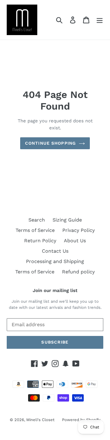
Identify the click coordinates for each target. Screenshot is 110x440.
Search (36, 220)
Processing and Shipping (55, 261)
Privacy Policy (78, 230)
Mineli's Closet (40, 419)
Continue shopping (50, 143)
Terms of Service (35, 230)
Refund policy (78, 272)
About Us (75, 240)
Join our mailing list (55, 290)
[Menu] (99, 20)
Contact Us (55, 251)
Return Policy (40, 240)
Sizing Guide (67, 220)
